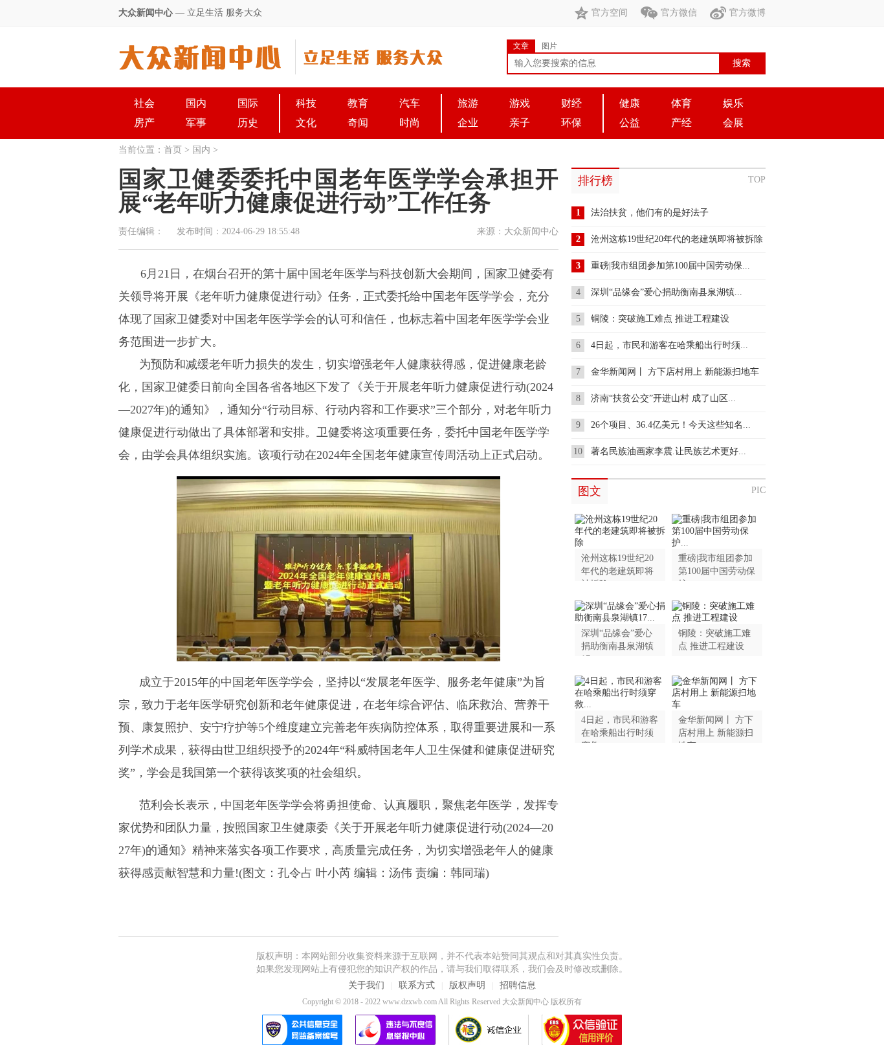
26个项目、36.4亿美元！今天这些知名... (671, 425)
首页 (173, 150)
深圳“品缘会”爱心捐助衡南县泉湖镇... (666, 292)
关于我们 (366, 985)
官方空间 (609, 12)
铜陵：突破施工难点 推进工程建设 (660, 319)
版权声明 (467, 985)
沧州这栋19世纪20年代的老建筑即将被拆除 (677, 239)
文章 (521, 45)
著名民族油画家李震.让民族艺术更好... (668, 451)
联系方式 (417, 985)
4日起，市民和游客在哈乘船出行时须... (669, 345)
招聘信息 (518, 985)
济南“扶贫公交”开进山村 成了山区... (663, 398)
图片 (549, 45)
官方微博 (747, 12)
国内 (201, 150)
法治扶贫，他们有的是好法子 (650, 212)
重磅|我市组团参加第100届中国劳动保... (670, 265)
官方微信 (679, 12)
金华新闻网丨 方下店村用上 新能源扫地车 (675, 372)
